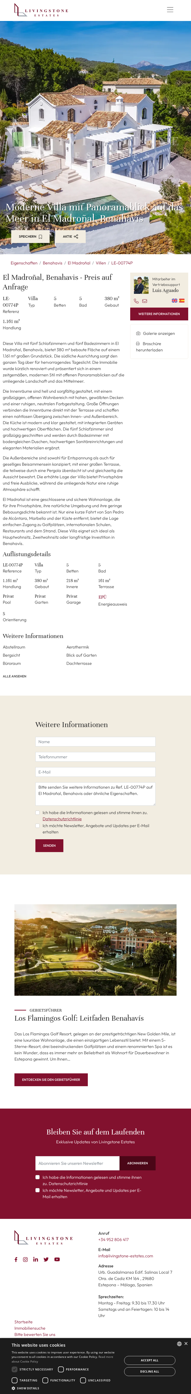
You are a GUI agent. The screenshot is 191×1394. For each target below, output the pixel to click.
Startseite (23, 1322)
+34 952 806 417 (113, 1239)
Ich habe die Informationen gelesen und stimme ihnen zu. (95, 816)
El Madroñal (79, 263)
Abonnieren (137, 1163)
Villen (101, 263)
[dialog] (95, 1366)
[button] (65, 1388)
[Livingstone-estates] (43, 1237)
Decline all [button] (149, 1371)
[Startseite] (41, 10)
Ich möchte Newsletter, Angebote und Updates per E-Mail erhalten (96, 829)
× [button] (186, 1343)
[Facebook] (16, 1259)
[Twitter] (47, 1259)
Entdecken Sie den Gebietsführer (51, 1080)
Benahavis (52, 263)
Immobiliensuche (29, 1328)
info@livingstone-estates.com (125, 1256)
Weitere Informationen (159, 314)
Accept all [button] (149, 1360)
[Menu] (170, 9)
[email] (144, 301)
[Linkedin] (36, 1259)
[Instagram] (26, 1259)
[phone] (136, 301)
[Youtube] (58, 1259)
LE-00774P (122, 263)
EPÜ (102, 597)
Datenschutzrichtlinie (62, 819)
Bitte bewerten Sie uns (34, 1334)
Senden (49, 845)
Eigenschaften (24, 263)
